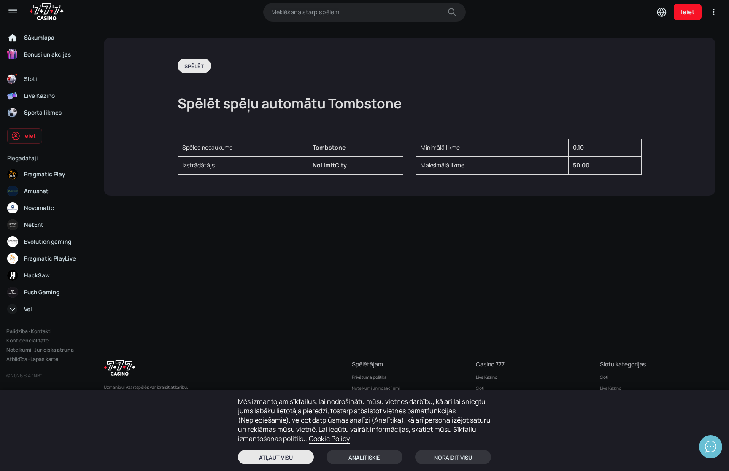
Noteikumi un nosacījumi (376, 388)
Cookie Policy (329, 438)
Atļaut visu (276, 457)
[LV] (661, 11)
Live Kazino (486, 377)
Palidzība (17, 331)
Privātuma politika (369, 377)
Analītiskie (364, 457)
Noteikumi (18, 349)
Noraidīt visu (453, 457)
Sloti (480, 388)
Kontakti (41, 331)
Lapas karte (44, 359)
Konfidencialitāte (27, 340)
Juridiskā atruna (54, 349)
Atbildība (16, 359)
